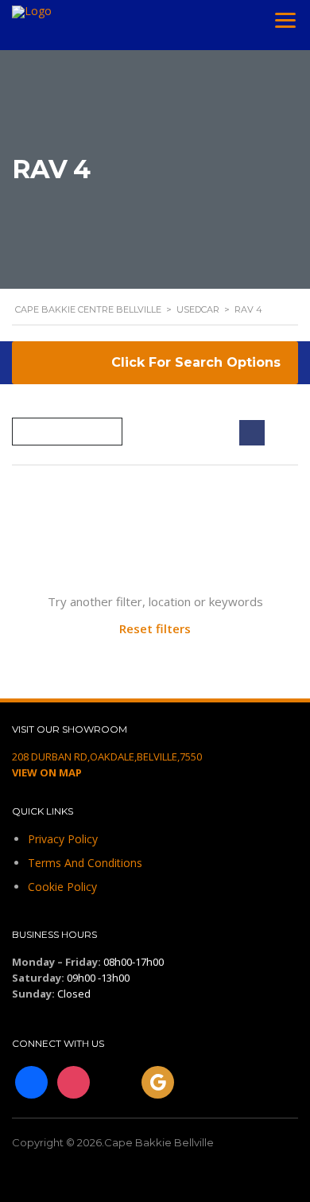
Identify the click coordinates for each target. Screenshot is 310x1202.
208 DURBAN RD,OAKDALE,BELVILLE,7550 (107, 756)
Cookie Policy (62, 886)
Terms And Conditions (85, 862)
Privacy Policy (63, 838)
